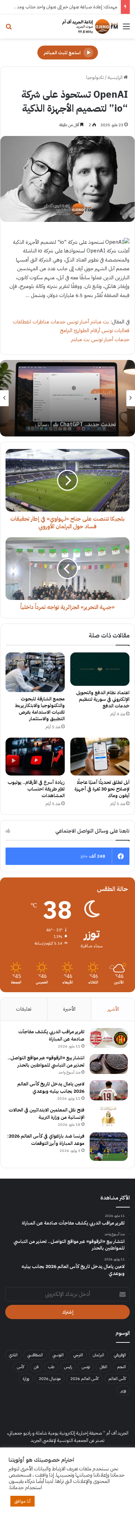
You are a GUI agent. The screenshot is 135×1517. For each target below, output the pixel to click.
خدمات (58, 322)
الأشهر (113, 1009)
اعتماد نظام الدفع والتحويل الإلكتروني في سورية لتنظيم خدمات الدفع (102, 699)
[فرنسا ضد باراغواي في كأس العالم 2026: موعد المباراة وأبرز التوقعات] (109, 1146)
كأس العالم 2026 (84, 1378)
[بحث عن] (8, 29)
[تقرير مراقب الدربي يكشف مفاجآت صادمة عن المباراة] (109, 1038)
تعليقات (23, 1009)
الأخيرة (69, 1009)
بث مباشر (99, 322)
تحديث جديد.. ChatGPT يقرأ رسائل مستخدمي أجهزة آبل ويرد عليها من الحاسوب (75, 416)
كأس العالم (117, 1378)
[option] (67, 398)
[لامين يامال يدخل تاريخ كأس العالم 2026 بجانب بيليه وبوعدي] (109, 1090)
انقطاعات (22, 322)
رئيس (68, 1367)
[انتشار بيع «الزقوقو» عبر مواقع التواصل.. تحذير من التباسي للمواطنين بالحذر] (109, 1064)
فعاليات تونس (115, 330)
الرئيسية (116, 77)
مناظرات (41, 322)
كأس (20, 1367)
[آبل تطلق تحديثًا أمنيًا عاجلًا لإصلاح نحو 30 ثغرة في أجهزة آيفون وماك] (99, 757)
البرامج (66, 330)
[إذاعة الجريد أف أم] (90, 26)
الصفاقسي (35, 1355)
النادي (13, 1355)
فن (36, 1367)
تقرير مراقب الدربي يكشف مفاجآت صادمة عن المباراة (51, 1035)
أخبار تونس (78, 322)
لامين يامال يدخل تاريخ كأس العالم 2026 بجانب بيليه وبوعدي (50, 1087)
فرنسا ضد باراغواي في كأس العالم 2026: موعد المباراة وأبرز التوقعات (45, 1139)
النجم (121, 1367)
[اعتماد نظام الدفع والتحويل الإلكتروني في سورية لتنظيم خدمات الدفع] (99, 669)
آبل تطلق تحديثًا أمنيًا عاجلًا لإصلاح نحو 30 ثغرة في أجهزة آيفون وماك (101, 789)
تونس (86, 1367)
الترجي (78, 1355)
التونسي (58, 1355)
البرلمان (98, 1355)
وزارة (26, 1378)
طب (51, 1367)
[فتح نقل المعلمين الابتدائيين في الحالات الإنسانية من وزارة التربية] (109, 1116)
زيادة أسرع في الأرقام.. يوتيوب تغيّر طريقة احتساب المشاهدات (36, 789)
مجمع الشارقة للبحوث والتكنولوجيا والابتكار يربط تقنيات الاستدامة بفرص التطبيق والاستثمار (40, 708)
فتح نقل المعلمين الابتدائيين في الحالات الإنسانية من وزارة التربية (46, 1113)
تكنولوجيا (95, 77)
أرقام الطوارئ (87, 330)
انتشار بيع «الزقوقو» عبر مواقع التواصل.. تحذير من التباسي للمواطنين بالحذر (46, 1061)
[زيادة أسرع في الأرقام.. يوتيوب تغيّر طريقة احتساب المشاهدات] (35, 757)
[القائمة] (126, 29)
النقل (103, 1367)
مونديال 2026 (50, 1378)
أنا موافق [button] (22, 1501)
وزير (123, 1390)
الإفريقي (120, 1355)
